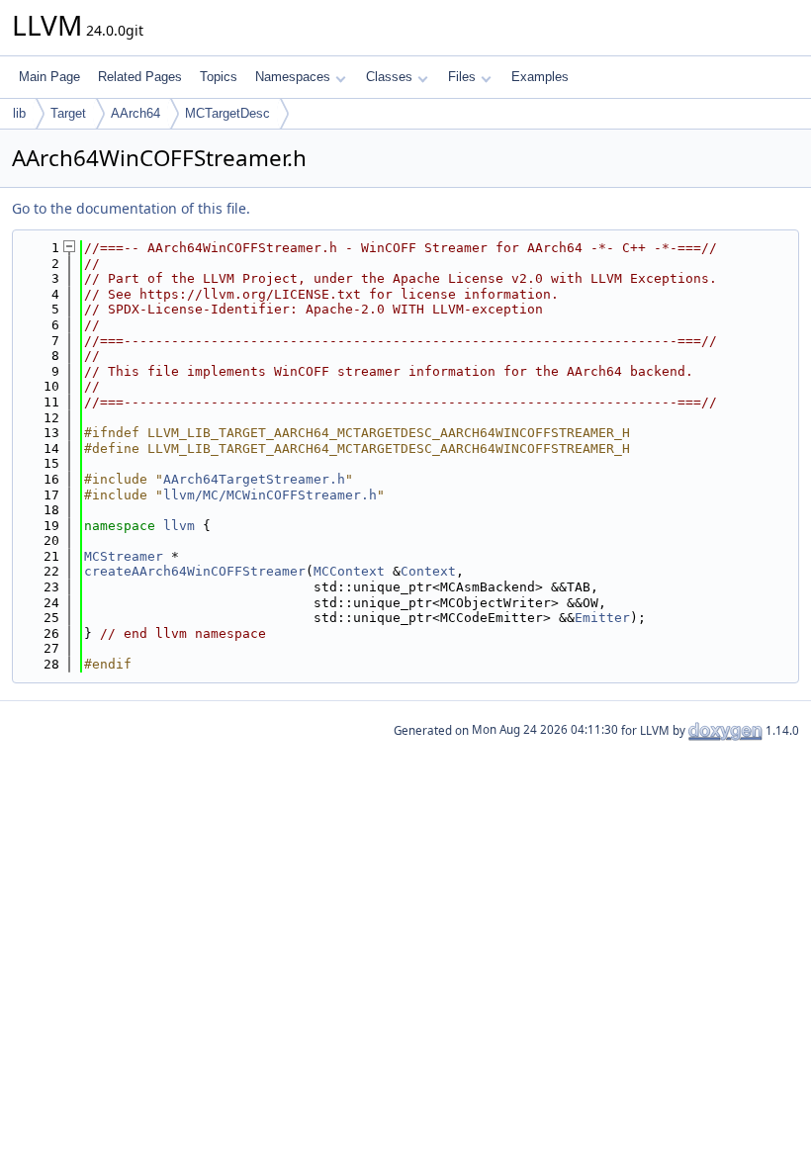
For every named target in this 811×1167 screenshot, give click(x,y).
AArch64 (135, 113)
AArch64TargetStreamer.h (254, 479)
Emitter (602, 617)
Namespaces (292, 76)
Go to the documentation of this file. (131, 208)
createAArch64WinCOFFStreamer (195, 571)
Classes (389, 76)
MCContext (349, 571)
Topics (218, 76)
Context (428, 571)
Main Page (49, 76)
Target (68, 113)
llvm (179, 525)
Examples (540, 76)
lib (19, 113)
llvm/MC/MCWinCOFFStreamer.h (270, 495)
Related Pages (140, 76)
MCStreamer (123, 556)
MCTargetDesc (227, 113)
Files (462, 76)
